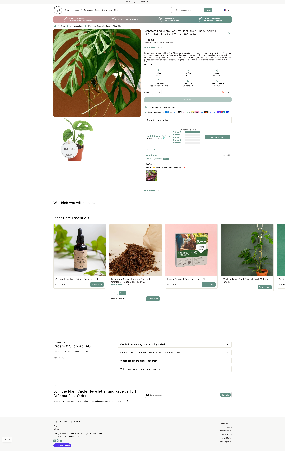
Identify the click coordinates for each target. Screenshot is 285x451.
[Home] (57, 10)
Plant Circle (56, 427)
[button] (228, 10)
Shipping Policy (226, 442)
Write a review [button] (217, 137)
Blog (110, 10)
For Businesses (87, 10)
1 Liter (114, 293)
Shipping (155, 42)
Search (208, 10)
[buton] (57, 421)
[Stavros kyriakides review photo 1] (151, 175)
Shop (63, 26)
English (57, 421)
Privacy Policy (226, 423)
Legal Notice (227, 434)
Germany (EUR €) (71, 421)
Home (76, 10)
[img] (151, 155)
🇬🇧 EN (228, 10)
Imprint (229, 427)
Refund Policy (227, 438)
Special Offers (101, 10)
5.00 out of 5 (164, 136)
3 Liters (122, 293)
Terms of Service (225, 431)
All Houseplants (76, 26)
